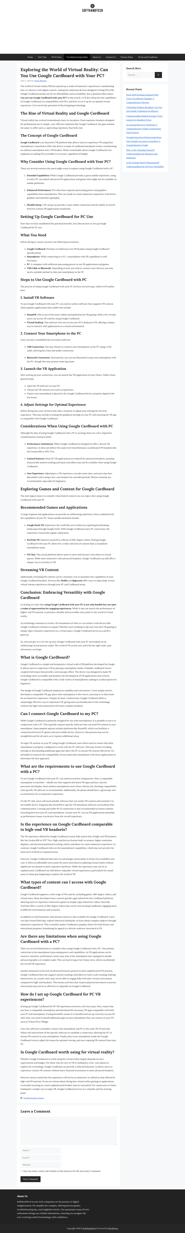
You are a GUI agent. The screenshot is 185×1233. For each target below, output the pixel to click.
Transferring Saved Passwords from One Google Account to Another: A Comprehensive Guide (143, 141)
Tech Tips (42, 57)
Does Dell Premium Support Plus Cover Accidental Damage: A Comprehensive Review (142, 98)
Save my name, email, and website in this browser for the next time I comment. (62, 1171)
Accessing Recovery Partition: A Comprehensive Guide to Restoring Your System (143, 128)
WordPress (113, 1228)
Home (30, 57)
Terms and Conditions (147, 57)
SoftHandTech (89, 1228)
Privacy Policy (127, 57)
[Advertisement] (92, 35)
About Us (97, 57)
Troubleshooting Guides (77, 57)
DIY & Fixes (56, 57)
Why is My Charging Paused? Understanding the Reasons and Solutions (142, 154)
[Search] (158, 75)
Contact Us (111, 57)
